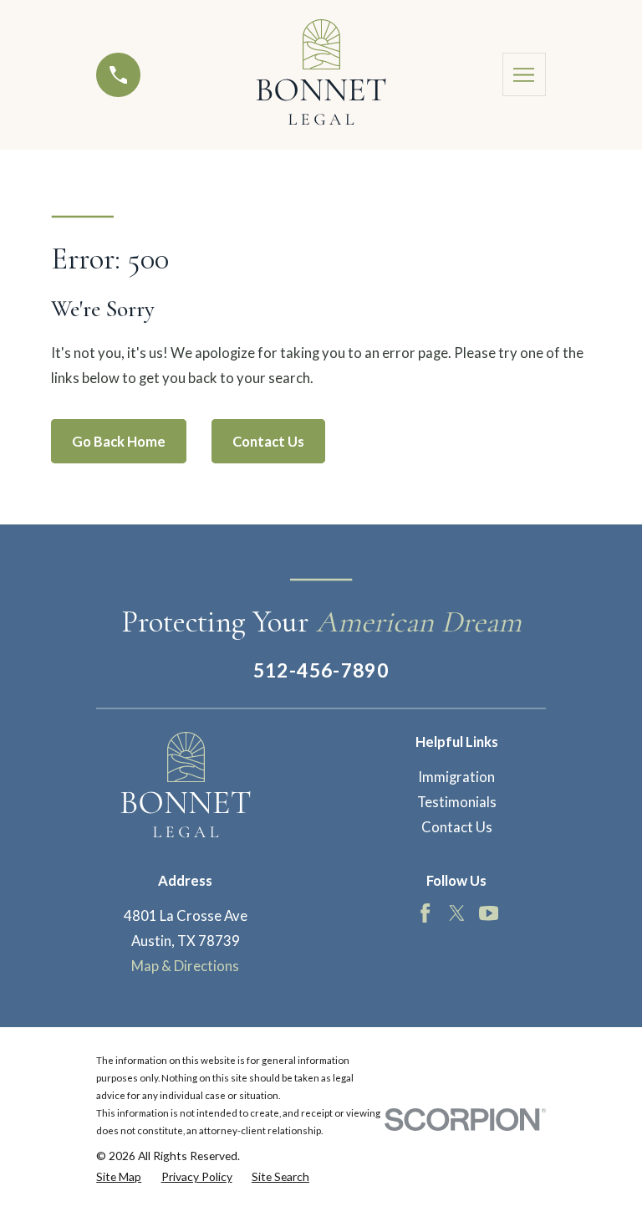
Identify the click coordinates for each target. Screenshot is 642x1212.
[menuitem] (118, 1176)
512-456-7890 (321, 670)
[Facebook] (425, 913)
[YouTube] (488, 913)
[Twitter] (456, 913)
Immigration (456, 777)
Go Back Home (119, 441)
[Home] (321, 74)
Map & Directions (185, 966)
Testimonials (457, 802)
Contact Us (268, 441)
